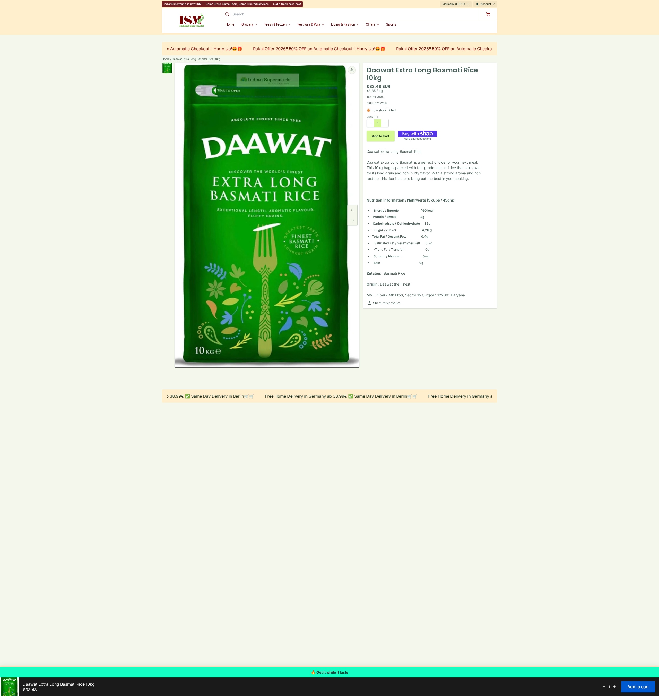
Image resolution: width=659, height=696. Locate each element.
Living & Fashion (343, 24)
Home (165, 59)
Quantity (372, 117)
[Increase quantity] (614, 686)
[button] (381, 136)
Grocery (247, 24)
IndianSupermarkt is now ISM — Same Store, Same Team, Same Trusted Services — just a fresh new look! (232, 4)
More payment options (418, 138)
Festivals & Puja (308, 24)
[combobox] (276, 14)
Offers (370, 24)
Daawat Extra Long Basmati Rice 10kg (196, 59)
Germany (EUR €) (454, 4)
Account (486, 4)
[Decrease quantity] (604, 686)
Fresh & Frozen (275, 24)
